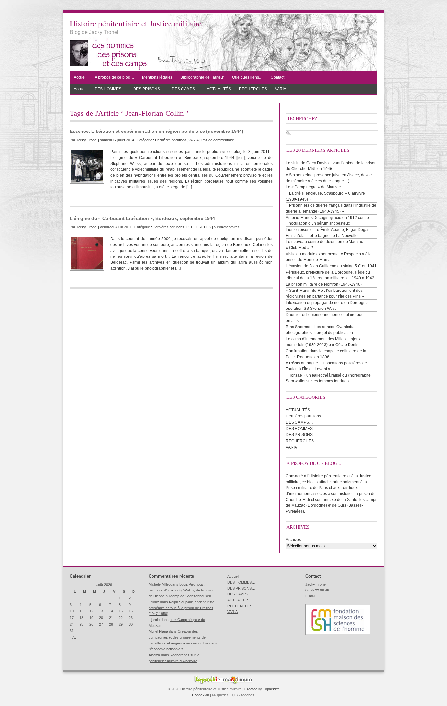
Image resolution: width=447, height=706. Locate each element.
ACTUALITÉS (219, 89)
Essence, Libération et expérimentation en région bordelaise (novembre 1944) (156, 131)
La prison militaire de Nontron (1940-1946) (324, 284)
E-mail (310, 596)
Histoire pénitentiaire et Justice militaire (136, 23)
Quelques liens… (247, 77)
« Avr (74, 637)
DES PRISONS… (148, 89)
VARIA (280, 89)
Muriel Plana (158, 631)
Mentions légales (157, 77)
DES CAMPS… (185, 89)
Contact (277, 77)
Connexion (200, 695)
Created (250, 689)
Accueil (80, 77)
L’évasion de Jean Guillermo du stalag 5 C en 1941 (331, 266)
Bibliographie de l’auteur (202, 77)
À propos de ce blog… (114, 77)
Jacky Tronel (86, 140)
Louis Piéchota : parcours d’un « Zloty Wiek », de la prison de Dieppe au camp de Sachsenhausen (181, 590)
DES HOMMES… (110, 89)
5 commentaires (227, 227)
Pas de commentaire (217, 140)
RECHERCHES (253, 89)
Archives (293, 540)
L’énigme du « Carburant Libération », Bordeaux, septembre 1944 (142, 218)
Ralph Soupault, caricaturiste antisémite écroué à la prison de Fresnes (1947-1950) (181, 608)
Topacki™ (271, 689)
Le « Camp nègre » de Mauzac (313, 187)
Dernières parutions (171, 140)
